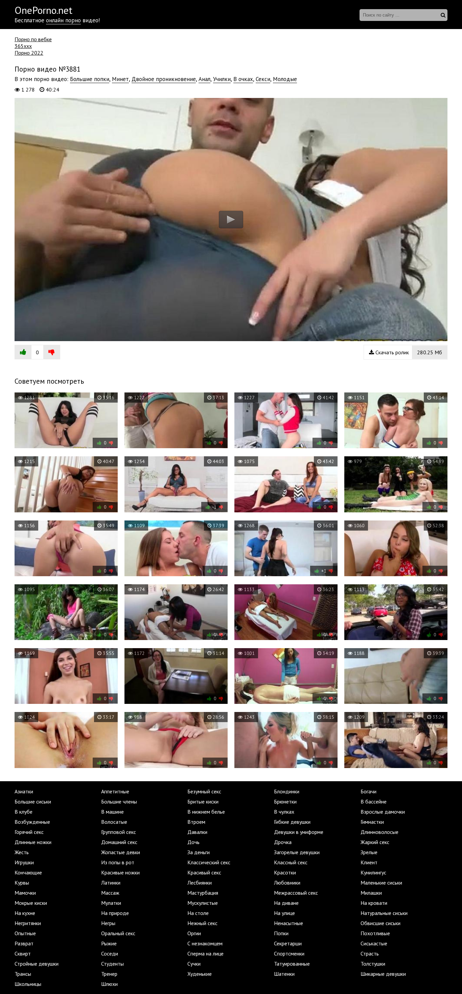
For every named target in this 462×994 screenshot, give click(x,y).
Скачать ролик (408, 352)
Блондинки (286, 791)
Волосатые (114, 821)
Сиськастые (374, 943)
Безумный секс (204, 791)
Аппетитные (115, 791)
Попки (281, 933)
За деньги (198, 852)
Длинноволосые (379, 832)
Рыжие (109, 943)
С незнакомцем (205, 943)
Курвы (22, 882)
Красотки (285, 872)
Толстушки (373, 963)
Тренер (109, 973)
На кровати (374, 902)
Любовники (287, 882)
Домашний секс (119, 842)
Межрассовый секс (296, 892)
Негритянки (28, 923)
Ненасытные (288, 923)
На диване (286, 902)
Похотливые (375, 933)
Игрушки (24, 862)
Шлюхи (109, 983)
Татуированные (292, 963)
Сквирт (23, 953)
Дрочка (283, 842)
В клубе (23, 811)
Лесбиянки (199, 882)
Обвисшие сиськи (380, 923)
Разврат (24, 943)
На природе (115, 913)
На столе (198, 913)
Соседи (109, 953)
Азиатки (24, 791)
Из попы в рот (117, 862)
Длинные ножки (33, 842)
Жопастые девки (120, 852)
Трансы (23, 973)
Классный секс (290, 862)
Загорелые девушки (297, 852)
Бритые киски (202, 801)
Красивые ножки (120, 872)
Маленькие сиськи (381, 882)
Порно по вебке (33, 39)
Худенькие (199, 973)
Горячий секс (29, 832)
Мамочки (25, 892)
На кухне (25, 913)
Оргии (194, 933)
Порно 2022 (29, 52)
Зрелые (369, 852)
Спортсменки (289, 953)
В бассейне (374, 801)
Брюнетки (285, 801)
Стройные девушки (37, 963)
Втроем (196, 821)
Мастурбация (202, 892)
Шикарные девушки (383, 973)
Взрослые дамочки (383, 811)
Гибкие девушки (292, 821)
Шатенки (284, 973)
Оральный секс (118, 933)
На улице (284, 913)
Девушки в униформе (298, 832)
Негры (108, 923)
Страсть (370, 953)
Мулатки (111, 902)
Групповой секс (118, 832)
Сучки (194, 963)
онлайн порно (63, 20)
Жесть (22, 852)
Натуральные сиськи (384, 913)
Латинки (110, 882)
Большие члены (119, 801)
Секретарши (288, 943)
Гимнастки (372, 821)
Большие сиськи (33, 801)
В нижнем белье (206, 811)
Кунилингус (373, 872)
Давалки (197, 832)
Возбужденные (32, 821)
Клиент (369, 862)
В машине (112, 811)
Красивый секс (204, 872)
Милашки (371, 892)
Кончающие (28, 872)
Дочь (193, 842)
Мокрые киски (31, 902)
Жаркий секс (375, 842)
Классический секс (208, 862)
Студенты (112, 963)
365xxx (23, 46)
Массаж (110, 892)
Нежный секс (202, 923)
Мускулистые (202, 902)
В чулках (284, 811)
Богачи (368, 791)
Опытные (25, 933)
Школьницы (28, 983)
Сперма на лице (205, 953)
